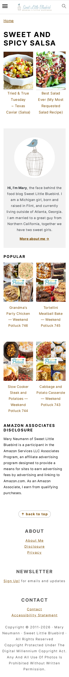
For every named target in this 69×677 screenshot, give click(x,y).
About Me (34, 541)
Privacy (34, 553)
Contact (34, 609)
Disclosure (34, 547)
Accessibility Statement (35, 615)
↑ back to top (34, 514)
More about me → (34, 239)
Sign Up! (12, 581)
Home (9, 21)
